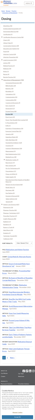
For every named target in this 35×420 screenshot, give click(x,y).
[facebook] (24, 371)
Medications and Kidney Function (17, 250)
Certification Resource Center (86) (13, 37)
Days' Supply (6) (10, 105)
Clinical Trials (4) (8, 43)
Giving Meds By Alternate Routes (19, 257)
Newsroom (21, 376)
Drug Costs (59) (10, 117)
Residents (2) (7, 224)
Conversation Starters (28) (11, 46)
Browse (8, 11)
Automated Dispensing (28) (14, 83)
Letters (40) (6, 63)
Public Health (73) (11, 177)
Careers (3, 376)
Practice (14, 11)
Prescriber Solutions (23, 384)
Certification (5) (7, 34)
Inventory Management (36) (14, 148)
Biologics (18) (9, 88)
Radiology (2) (7, 221)
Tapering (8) (9, 201)
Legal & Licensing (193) (10, 60)
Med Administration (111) (13, 154)
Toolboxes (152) (8, 239)
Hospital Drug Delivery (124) (14, 142)
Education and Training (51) (11, 48)
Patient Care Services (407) (11, 204)
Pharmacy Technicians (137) (11, 213)
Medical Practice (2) (9, 66)
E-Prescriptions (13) (11, 123)
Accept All (17, 417)
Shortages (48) (10, 190)
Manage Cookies (17, 412)
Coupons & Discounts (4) (13, 103)
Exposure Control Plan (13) (13, 131)
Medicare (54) (7, 68)
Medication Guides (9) (12, 160)
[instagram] (33, 371)
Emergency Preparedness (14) (14, 128)
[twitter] (26, 371)
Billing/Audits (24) (11, 85)
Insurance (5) (9, 145)
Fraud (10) (6, 51)
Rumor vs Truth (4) (8, 227)
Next (12, 358)
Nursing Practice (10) (9, 77)
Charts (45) (6, 40)
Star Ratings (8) (10, 193)
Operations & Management (9, 13)
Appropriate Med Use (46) (10, 31)
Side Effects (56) (8, 230)
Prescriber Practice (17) (10, 216)
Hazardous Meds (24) (12, 137)
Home (3, 11)
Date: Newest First (22, 243)
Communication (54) (11, 97)
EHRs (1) (8, 125)
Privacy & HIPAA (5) (11, 174)
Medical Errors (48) (11, 157)
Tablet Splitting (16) (11, 199)
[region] (17, 402)
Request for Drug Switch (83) (14, 184)
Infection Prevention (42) (10, 57)
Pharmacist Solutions (6, 384)
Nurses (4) (6, 74)
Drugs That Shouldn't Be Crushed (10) (17, 120)
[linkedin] (30, 371)
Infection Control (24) (9, 54)
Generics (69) (9, 134)
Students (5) (7, 233)
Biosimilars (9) (10, 91)
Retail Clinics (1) (10, 187)
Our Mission (4, 373)
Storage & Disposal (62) (12, 196)
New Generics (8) (11, 165)
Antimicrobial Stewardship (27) (12, 28)
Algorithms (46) (7, 26)
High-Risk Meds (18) (11, 140)
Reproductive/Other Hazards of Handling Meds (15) (17, 180)
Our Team (21, 373)
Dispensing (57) (10, 108)
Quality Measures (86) (9, 219)
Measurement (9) (11, 151)
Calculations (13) (10, 94)
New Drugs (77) (10, 162)
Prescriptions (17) (11, 171)
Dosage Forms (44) (11, 111)
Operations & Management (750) (13, 80)
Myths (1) (6, 71)
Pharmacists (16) (8, 207)
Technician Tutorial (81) (10, 236)
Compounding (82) (11, 100)
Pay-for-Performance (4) (13, 168)
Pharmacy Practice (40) (10, 210)
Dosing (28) (9, 114)
